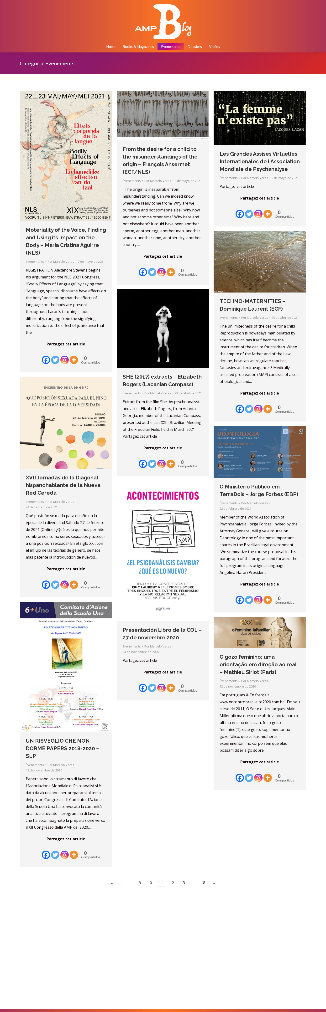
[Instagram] (64, 356)
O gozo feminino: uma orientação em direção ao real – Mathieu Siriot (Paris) (258, 664)
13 (183, 882)
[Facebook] (46, 356)
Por (60, 261)
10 (150, 882)
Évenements (35, 261)
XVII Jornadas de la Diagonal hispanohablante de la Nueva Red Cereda (63, 485)
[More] (74, 356)
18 (203, 882)
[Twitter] (55, 356)
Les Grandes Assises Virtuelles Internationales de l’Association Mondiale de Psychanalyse (260, 161)
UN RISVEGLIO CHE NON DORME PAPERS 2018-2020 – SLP (62, 748)
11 (161, 882)
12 (172, 882)
